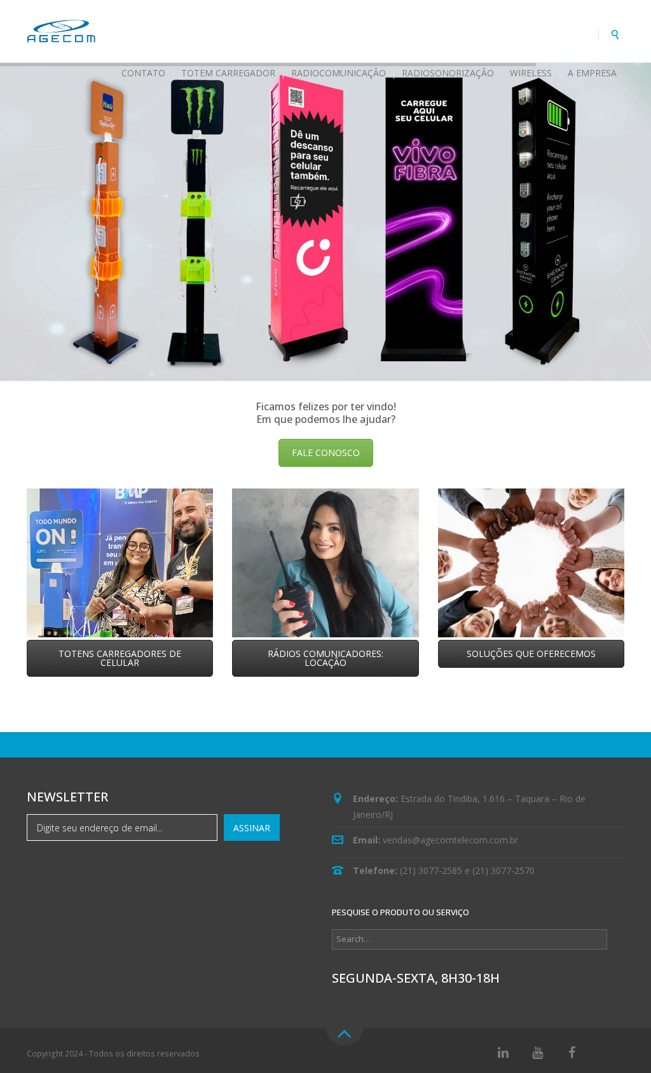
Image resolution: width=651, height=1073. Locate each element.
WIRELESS (531, 73)
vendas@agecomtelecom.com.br (450, 840)
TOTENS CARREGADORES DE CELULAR (119, 657)
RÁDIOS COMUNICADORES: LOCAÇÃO (325, 657)
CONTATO (143, 73)
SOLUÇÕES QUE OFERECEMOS (531, 653)
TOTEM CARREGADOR (228, 73)
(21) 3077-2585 (431, 870)
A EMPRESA (592, 73)
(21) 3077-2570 (503, 870)
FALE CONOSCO (326, 453)
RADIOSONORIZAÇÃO (448, 73)
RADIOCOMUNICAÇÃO (338, 73)
